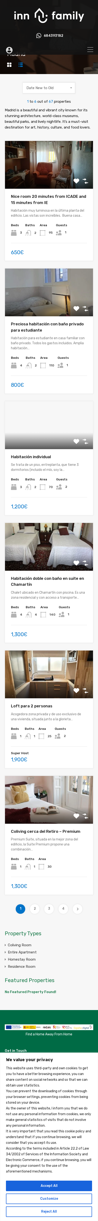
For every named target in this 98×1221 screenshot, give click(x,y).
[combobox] (49, 87)
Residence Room (21, 966)
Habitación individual (31, 456)
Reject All (49, 1212)
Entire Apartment (22, 952)
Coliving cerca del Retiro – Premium (45, 831)
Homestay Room (22, 959)
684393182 (53, 36)
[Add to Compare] (85, 181)
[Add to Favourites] (76, 181)
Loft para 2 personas (31, 706)
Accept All (49, 1186)
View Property (49, 179)
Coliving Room (19, 945)
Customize (49, 1199)
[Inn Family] (49, 25)
